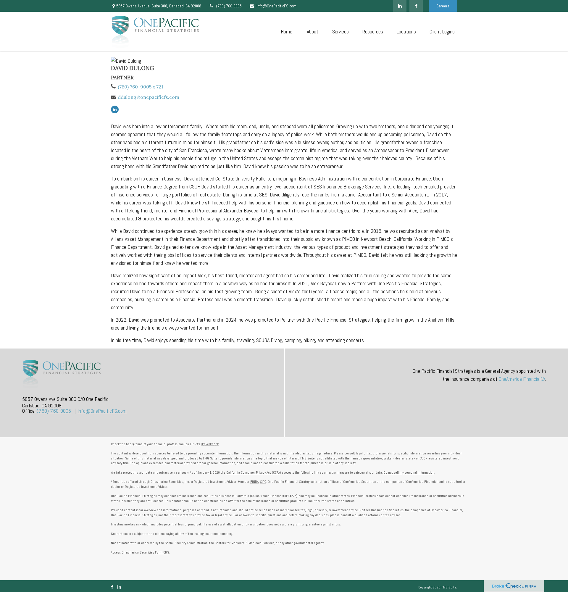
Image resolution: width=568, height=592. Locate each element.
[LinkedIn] (399, 6)
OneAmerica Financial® (522, 378)
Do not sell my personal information (408, 472)
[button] (286, 31)
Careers (442, 6)
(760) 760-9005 (229, 6)
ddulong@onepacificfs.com (148, 97)
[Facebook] (416, 6)
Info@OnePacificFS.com (276, 6)
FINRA (254, 482)
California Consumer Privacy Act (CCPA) (253, 472)
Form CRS (162, 552)
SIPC (263, 482)
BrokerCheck (210, 444)
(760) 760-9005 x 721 (140, 87)
